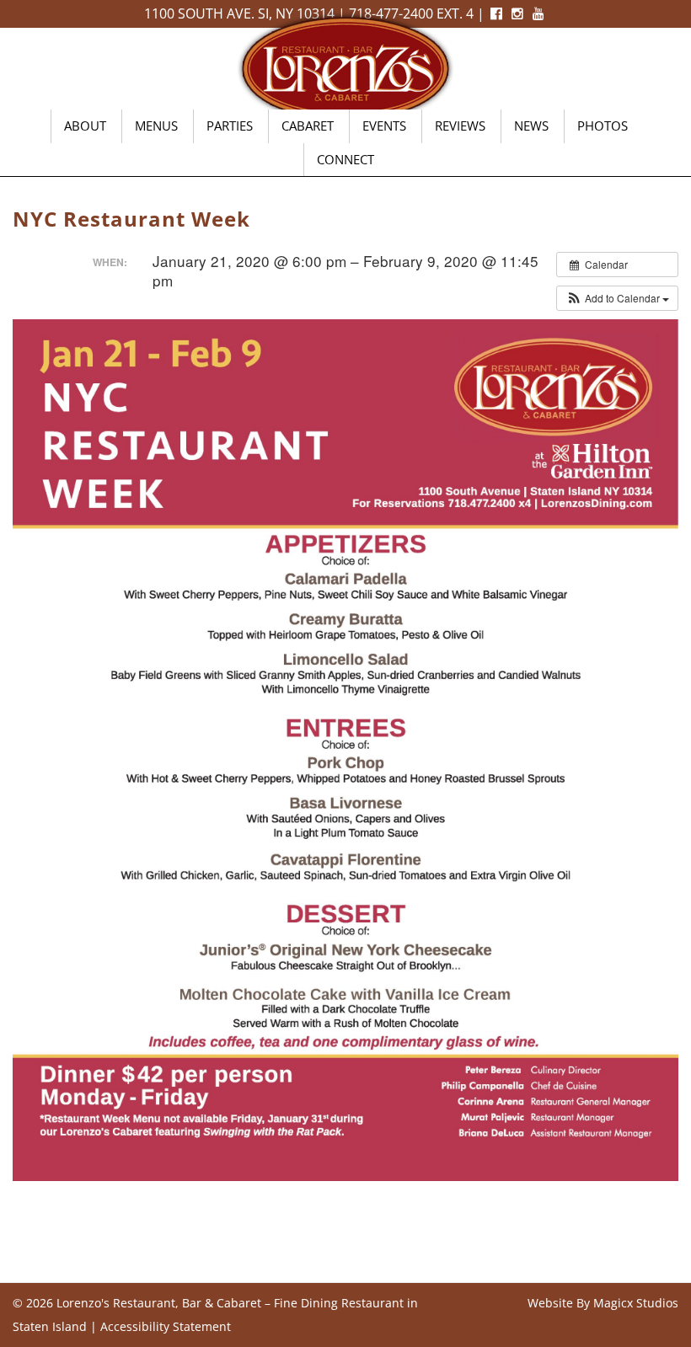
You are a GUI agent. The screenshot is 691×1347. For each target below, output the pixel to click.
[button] (617, 298)
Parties (229, 125)
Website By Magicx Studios (603, 1303)
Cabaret (307, 125)
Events (384, 125)
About (85, 125)
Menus (156, 125)
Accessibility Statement (165, 1326)
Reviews (460, 125)
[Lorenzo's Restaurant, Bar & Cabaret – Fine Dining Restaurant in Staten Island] (345, 67)
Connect (345, 159)
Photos (602, 125)
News (531, 125)
